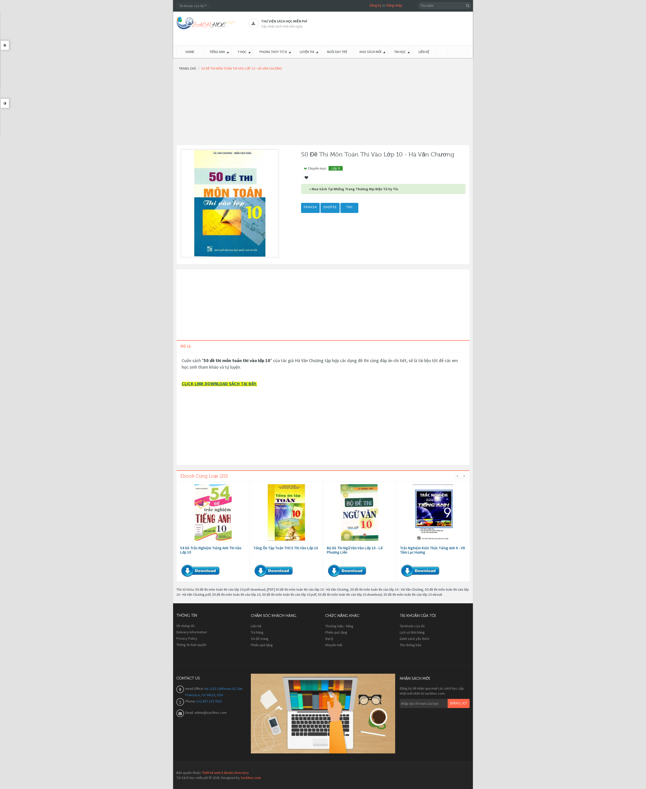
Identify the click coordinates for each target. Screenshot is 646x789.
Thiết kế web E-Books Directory (225, 772)
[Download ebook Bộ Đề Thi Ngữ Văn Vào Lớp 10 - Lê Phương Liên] (359, 512)
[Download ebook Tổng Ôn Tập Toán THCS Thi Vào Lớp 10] (286, 512)
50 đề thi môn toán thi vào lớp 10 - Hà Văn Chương (386, 589)
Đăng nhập (394, 5)
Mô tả (185, 346)
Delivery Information (191, 632)
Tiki (349, 207)
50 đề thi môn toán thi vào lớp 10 (236, 594)
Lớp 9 (336, 168)
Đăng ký (375, 5)
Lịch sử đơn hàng (412, 632)
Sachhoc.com (251, 777)
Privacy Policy (186, 638)
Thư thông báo (410, 645)
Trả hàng (257, 632)
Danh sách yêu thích (414, 638)
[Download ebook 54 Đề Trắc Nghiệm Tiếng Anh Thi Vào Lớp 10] (213, 512)
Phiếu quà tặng (262, 645)
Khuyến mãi (333, 645)
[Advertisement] (323, 109)
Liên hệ (256, 626)
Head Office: (194, 688)
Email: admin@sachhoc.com (206, 712)
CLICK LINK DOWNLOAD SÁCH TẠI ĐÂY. (219, 384)
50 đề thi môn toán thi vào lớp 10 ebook (413, 594)
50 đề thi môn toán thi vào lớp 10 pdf (289, 594)
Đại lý (329, 638)
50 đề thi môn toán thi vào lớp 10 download (350, 594)
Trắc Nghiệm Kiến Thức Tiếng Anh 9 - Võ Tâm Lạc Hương (432, 550)
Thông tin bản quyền (191, 644)
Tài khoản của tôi (412, 626)
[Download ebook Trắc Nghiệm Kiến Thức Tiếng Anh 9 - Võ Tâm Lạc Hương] (433, 512)
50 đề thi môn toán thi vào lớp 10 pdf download (230, 589)
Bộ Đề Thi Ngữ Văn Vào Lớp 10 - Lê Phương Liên (355, 550)
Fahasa (310, 207)
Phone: (190, 701)
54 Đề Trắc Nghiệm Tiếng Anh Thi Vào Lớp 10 (210, 550)
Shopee (330, 207)
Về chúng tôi (185, 625)
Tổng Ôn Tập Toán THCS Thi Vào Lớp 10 (285, 548)
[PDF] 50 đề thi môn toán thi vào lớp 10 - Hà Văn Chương (307, 589)
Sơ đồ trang (259, 638)
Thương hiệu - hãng (339, 626)
